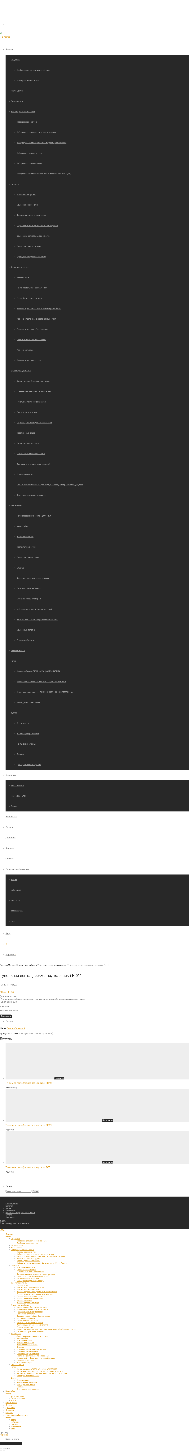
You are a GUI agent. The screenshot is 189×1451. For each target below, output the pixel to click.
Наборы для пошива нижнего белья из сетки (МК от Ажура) (44, 174)
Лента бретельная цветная (29, 298)
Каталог (10, 49)
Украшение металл (25, 474)
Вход (8, 933)
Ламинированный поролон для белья (34, 516)
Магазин (12, 965)
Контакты (15, 900)
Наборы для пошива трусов (29, 153)
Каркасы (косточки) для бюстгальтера (34, 422)
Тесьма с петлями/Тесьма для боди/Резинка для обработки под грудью (50, 485)
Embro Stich (11, 816)
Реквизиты (10, 1210)
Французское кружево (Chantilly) (31, 257)
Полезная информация (17, 869)
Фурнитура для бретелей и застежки (33, 381)
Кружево (15, 184)
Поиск (35, 1191)
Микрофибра (23, 526)
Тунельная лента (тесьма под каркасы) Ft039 (29, 1125)
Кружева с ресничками (27, 205)
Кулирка (20, 568)
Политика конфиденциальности (20, 1212)
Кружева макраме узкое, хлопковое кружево (37, 225)
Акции (14, 880)
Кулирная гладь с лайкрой (29, 599)
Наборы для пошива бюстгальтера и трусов (36, 132)
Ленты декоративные (26, 744)
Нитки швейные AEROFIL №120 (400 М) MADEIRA (38, 671)
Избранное (16, 890)
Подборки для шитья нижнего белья (33, 70)
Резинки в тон (23, 277)
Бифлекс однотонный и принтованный (34, 609)
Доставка (10, 837)
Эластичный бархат (26, 640)
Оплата (9, 827)
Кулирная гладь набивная (29, 588)
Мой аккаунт (17, 911)
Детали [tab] (9, 1021)
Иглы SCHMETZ (18, 650)
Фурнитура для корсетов (28, 443)
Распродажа (17, 101)
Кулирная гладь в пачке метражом (33, 578)
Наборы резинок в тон (27, 122)
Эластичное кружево (26, 194)
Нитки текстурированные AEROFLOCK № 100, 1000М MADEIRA (45, 692)
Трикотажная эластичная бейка (31, 339)
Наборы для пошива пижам (29, 163)
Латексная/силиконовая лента (31, 454)
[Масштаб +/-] (1, 1448)
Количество (5, 1011)
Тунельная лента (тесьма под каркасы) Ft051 (29, 1167)
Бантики (20, 754)
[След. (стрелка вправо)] (4, 1450)
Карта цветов (17, 91)
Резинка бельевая (25, 350)
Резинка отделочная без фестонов (33, 329)
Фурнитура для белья (21, 371)
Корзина (10, 848)
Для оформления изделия (29, 765)
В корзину (6, 1016)
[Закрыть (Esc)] (8, 1448)
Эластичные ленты (20, 267)
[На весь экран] (4, 1448)
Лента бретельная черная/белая (32, 288)
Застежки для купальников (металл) (33, 464)
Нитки (13, 661)
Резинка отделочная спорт (29, 360)
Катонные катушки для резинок (31, 495)
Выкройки (11, 775)
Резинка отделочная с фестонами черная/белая (39, 308)
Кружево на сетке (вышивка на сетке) (34, 236)
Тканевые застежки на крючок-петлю (34, 391)
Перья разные (23, 723)
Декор (14, 713)
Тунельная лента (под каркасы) (31, 402)
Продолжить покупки (11, 1443)
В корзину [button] (59, 1078)
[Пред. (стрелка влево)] (1, 1450)
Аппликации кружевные (28, 733)
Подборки (15, 60)
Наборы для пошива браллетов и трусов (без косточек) (42, 143)
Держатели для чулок (27, 412)
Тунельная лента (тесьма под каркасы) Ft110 (29, 1083)
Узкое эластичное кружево (29, 246)
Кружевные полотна (26, 630)
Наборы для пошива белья (23, 111)
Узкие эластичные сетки (28, 557)
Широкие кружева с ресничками (31, 215)
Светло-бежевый (16, 1028)
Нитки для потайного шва (28, 702)
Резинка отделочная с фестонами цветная (36, 319)
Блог (13, 921)
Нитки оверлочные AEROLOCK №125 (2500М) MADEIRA (41, 682)
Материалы (16, 505)
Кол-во (14, 1011)
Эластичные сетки (25, 536)
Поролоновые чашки (26, 433)
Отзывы (10, 858)
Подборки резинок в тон (28, 80)
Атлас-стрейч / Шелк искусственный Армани (37, 619)
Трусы (14, 806)
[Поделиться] (6, 1448)
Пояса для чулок (18, 796)
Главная (3, 965)
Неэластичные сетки (26, 547)
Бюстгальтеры (17, 785)
